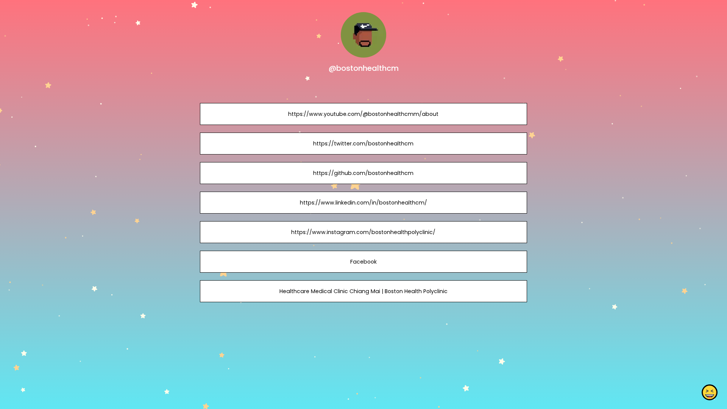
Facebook (363, 261)
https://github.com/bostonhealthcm (363, 173)
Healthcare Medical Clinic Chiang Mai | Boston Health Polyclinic (363, 291)
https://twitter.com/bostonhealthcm (363, 143)
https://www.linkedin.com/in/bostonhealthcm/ (363, 202)
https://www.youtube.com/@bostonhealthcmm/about (363, 114)
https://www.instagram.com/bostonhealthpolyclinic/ (363, 232)
